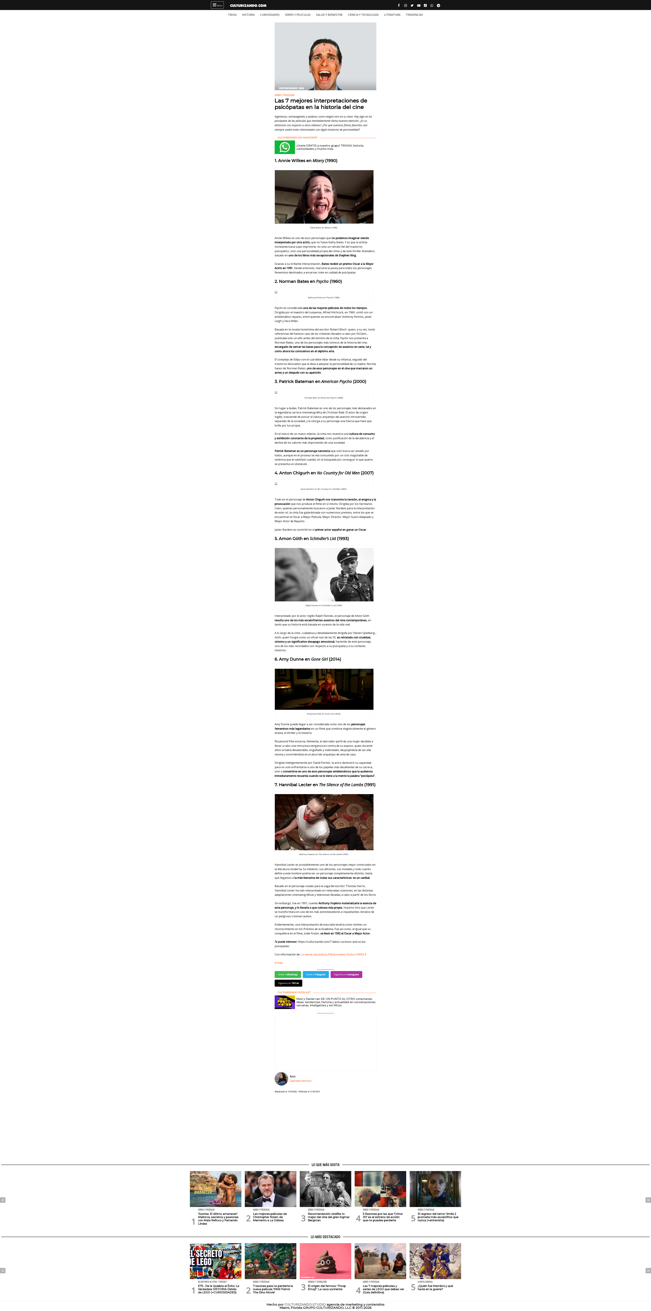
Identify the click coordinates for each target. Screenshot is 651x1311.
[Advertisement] (325, 1128)
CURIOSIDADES (270, 15)
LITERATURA (392, 15)
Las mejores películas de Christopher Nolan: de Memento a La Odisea (270, 1217)
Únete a (288, 974)
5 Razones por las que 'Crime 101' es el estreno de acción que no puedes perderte (383, 1217)
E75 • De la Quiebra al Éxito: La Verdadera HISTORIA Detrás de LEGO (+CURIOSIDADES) (218, 1289)
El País (279, 963)
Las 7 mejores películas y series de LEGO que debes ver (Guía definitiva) (383, 1289)
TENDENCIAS (414, 15)
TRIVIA (232, 15)
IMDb (360, 954)
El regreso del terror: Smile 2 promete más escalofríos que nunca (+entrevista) (438, 1217)
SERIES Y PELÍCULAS (298, 15)
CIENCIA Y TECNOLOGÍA (363, 15)
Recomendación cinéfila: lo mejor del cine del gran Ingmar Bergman (329, 1217)
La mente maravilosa (314, 954)
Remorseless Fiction (342, 954)
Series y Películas (284, 95)
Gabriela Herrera (300, 1081)
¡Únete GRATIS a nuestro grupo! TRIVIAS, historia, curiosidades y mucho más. (330, 147)
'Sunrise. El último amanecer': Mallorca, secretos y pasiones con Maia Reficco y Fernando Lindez (218, 1218)
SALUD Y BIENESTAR (329, 15)
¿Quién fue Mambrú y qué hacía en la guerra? (435, 1287)
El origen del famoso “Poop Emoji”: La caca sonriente (327, 1287)
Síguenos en (346, 974)
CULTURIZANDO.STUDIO (305, 1304)
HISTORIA (248, 15)
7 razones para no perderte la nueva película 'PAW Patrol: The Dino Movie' (273, 1289)
